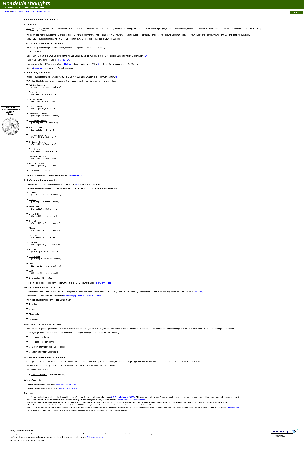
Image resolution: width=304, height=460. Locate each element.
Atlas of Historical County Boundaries (131, 400)
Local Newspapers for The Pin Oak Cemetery (82, 296)
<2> (67, 60)
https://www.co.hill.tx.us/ (66, 384)
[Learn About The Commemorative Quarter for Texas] (10, 137)
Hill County (61, 60)
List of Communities (102, 283)
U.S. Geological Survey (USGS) (123, 397)
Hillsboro (67, 64)
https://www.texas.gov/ (68, 388)
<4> (116, 77)
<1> (145, 56)
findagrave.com (233, 407)
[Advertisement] (10, 59)
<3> (98, 64)
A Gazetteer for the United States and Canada (25, 8)
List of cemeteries (75, 175)
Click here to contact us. (95, 437)
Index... (297, 12)
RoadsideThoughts (26, 3)
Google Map (38, 68)
